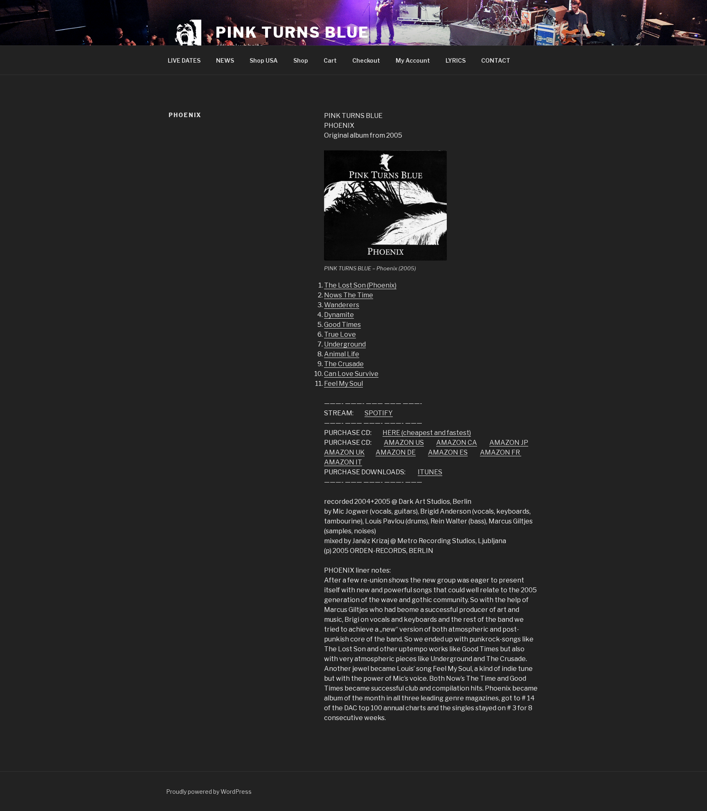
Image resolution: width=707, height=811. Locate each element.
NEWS (225, 60)
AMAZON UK (344, 452)
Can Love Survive (351, 374)
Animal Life (341, 354)
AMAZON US (404, 442)
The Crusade (344, 364)
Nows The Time (348, 295)
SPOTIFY (379, 413)
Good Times (342, 324)
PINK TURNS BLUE (292, 32)
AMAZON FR (500, 452)
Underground (345, 344)
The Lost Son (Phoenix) (360, 285)
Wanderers (341, 305)
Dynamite (339, 315)
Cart (330, 60)
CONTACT (495, 60)
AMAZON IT (343, 462)
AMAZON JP (508, 442)
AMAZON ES (448, 452)
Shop (300, 60)
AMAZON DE (396, 452)
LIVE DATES (184, 60)
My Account (413, 60)
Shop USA (264, 60)
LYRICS (456, 60)
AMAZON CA (456, 442)
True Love (340, 334)
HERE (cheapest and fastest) (427, 433)
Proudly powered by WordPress (209, 791)
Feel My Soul (343, 383)
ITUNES (430, 472)
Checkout (366, 60)
